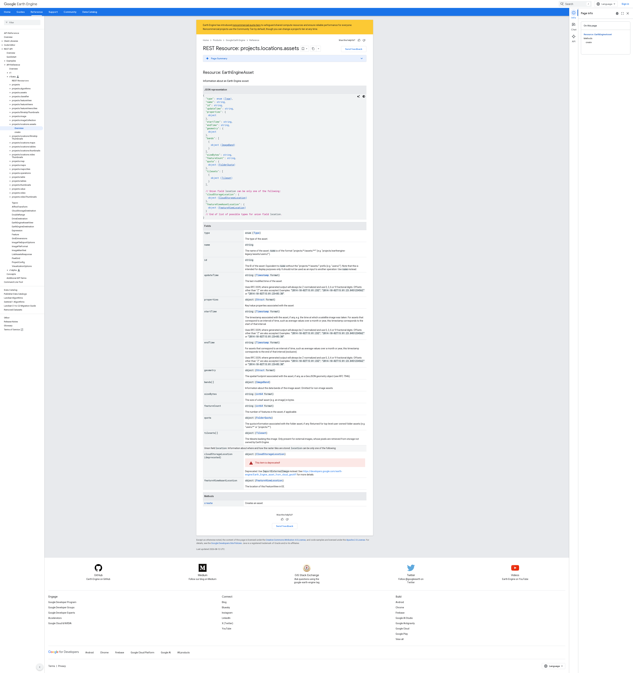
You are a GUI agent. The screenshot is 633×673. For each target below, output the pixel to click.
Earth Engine (27, 4)
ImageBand (228, 144)
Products (217, 40)
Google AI (166, 652)
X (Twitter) (227, 623)
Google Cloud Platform (142, 652)
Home (7, 11)
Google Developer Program (62, 602)
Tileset (226, 177)
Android (400, 602)
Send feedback (353, 49)
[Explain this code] (358, 96)
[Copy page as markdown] (313, 49)
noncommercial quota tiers (247, 25)
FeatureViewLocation (231, 207)
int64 (259, 394)
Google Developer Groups (61, 607)
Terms (51, 666)
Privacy (62, 666)
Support (53, 11)
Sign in (625, 4)
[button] (21, 41)
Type (227, 98)
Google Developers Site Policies (226, 543)
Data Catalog (89, 11)
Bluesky (226, 607)
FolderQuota (226, 164)
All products (183, 652)
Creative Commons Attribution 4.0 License (286, 540)
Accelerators (55, 618)
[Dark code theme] (363, 96)
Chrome (400, 607)
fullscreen (622, 13)
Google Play (402, 634)
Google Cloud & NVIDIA (60, 623)
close (628, 13)
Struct (260, 299)
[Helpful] (359, 40)
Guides (20, 11)
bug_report (617, 13)
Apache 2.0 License (355, 540)
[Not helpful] (364, 40)
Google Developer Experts (61, 612)
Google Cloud (402, 628)
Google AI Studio (404, 618)
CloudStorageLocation (232, 197)
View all (400, 639)
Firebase (400, 612)
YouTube (226, 628)
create (208, 503)
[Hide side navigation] (39, 667)
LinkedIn (226, 618)
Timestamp (262, 275)
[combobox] (575, 4)
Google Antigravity (405, 623)
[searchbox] (22, 22)
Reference (37, 11)
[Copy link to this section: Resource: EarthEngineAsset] (257, 73)
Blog (224, 602)
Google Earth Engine (235, 40)
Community (70, 11)
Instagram (227, 612)
